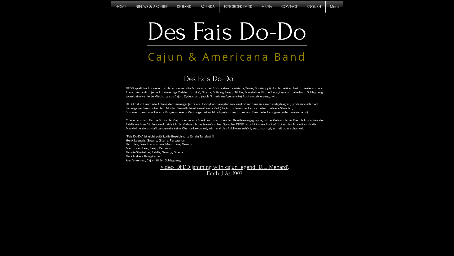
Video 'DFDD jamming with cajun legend (209, 167)
